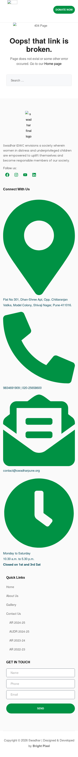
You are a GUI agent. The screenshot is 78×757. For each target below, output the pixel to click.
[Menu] (42, 10)
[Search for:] (39, 80)
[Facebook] (7, 175)
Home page (53, 63)
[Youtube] (25, 175)
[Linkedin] (34, 175)
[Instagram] (16, 175)
